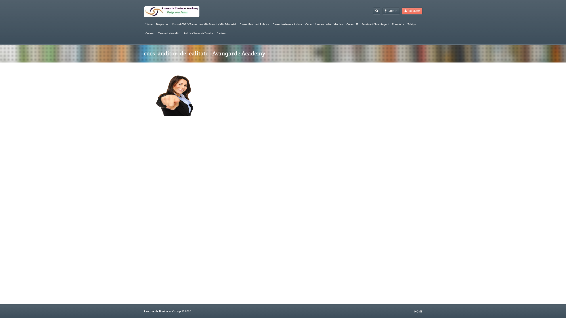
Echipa (411, 24)
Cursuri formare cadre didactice (324, 24)
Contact (150, 33)
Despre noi (162, 24)
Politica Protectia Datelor (198, 33)
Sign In (392, 11)
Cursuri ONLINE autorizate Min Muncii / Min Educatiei (204, 24)
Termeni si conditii (169, 33)
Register (414, 11)
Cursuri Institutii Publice (254, 24)
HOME (418, 311)
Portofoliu (398, 24)
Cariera (221, 33)
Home (149, 24)
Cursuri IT (352, 24)
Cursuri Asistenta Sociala (287, 24)
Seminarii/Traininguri (375, 24)
